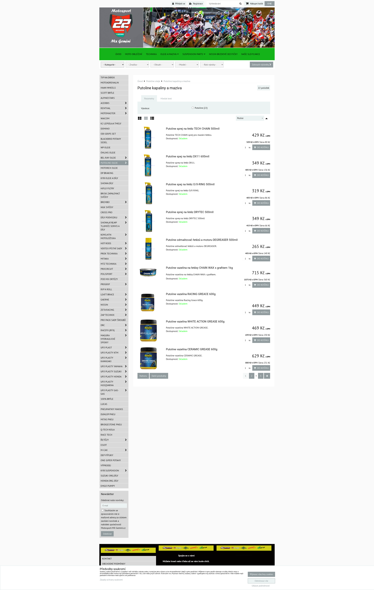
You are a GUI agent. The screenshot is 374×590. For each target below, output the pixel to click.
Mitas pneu (107, 419)
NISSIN (104, 304)
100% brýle (107, 398)
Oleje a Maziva (168, 54)
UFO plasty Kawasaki (107, 359)
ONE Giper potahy (111, 460)
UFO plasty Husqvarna (107, 383)
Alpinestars (108, 97)
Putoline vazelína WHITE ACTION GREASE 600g (195, 321)
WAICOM (105, 118)
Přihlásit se (180, 3)
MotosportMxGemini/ (244, 555)
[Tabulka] (152, 119)
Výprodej (106, 465)
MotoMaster (108, 113)
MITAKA (105, 258)
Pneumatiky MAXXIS (112, 409)
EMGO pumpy (108, 485)
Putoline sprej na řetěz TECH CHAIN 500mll (193, 128)
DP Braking (107, 173)
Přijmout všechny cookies (261, 574)
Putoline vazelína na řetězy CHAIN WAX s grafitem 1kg (199, 267)
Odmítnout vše (261, 580)
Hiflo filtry (107, 188)
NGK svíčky (107, 207)
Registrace (198, 3)
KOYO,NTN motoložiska (108, 236)
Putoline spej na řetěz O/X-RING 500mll (190, 184)
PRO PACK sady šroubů (113, 320)
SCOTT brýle (107, 92)
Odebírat (107, 533)
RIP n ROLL (106, 289)
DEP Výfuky (107, 455)
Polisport (106, 273)
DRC (103, 325)
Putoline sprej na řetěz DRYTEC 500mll (190, 212)
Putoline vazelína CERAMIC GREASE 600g (191, 349)
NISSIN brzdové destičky (223, 54)
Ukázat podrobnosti (261, 586)
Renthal (105, 108)
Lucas (104, 404)
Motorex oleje (109, 167)
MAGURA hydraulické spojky (108, 339)
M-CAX (104, 450)
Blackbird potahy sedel (111, 140)
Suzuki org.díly (109, 475)
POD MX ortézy (109, 279)
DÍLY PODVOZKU (109, 217)
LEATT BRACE (107, 294)
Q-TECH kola (108, 429)
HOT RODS (106, 243)
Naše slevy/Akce (250, 54)
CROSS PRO (106, 212)
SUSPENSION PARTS (192, 54)
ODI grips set (108, 133)
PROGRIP (105, 284)
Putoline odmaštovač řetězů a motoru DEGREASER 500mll (202, 240)
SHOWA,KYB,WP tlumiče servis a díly (110, 226)
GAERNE (105, 299)
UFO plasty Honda (111, 376)
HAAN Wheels (108, 87)
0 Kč (269, 3)
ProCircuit (107, 268)
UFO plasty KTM (109, 352)
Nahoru (143, 375)
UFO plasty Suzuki (111, 371)
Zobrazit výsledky (261, 64)
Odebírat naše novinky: (112, 500)
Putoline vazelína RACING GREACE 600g (191, 294)
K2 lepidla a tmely (111, 123)
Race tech (106, 434)
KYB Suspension (110, 470)
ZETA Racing (107, 309)
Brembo (105, 202)
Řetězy (105, 439)
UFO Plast (106, 347)
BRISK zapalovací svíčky (110, 195)
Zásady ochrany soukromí (111, 579)
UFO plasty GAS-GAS (110, 392)
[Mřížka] (139, 119)
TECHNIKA (151, 54)
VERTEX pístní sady (111, 248)
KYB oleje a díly (109, 178)
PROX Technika (109, 253)
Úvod (118, 54)
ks (249, 147)
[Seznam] (146, 119)
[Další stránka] (267, 376)
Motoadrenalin (110, 82)
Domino (105, 128)
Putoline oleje (109, 162)
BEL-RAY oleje (108, 157)
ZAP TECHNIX (107, 314)
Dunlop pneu (108, 414)
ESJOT (104, 444)
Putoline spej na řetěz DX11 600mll (187, 156)
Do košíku (262, 147)
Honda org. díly (109, 480)
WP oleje (105, 147)
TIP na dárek (108, 77)
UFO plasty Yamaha (111, 366)
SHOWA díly (107, 183)
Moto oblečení (133, 54)
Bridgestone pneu (111, 424)
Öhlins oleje (108, 152)
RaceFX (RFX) (108, 330)
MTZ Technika (108, 263)
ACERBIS (105, 103)
